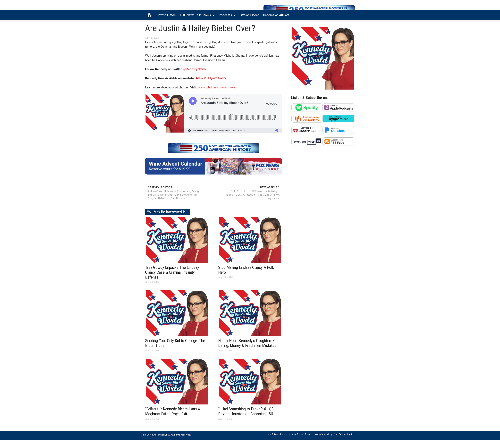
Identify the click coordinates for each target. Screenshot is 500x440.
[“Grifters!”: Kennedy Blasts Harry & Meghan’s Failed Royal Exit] (177, 381)
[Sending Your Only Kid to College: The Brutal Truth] (177, 313)
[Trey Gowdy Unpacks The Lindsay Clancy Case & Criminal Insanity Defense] (177, 239)
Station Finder (249, 15)
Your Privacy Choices (344, 434)
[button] (351, 15)
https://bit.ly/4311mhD (211, 78)
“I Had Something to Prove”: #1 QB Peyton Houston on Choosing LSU (246, 411)
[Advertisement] (323, 186)
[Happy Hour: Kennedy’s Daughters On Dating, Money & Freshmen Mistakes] (250, 313)
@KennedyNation (194, 69)
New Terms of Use (301, 434)
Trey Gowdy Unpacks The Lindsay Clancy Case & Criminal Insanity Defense (172, 272)
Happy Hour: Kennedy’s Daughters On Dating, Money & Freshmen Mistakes (248, 343)
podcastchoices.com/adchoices (216, 87)
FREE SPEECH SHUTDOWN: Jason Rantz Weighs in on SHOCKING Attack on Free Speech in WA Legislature (252, 194)
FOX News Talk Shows (194, 16)
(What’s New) (322, 434)
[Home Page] (149, 15)
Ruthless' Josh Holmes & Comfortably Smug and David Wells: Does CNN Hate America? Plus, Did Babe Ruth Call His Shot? (173, 194)
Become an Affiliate (276, 15)
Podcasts (224, 16)
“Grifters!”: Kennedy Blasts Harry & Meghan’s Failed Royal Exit (172, 411)
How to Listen (166, 15)
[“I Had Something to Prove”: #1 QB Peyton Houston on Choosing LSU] (250, 381)
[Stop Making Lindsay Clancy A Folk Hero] (250, 239)
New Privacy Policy (277, 434)
